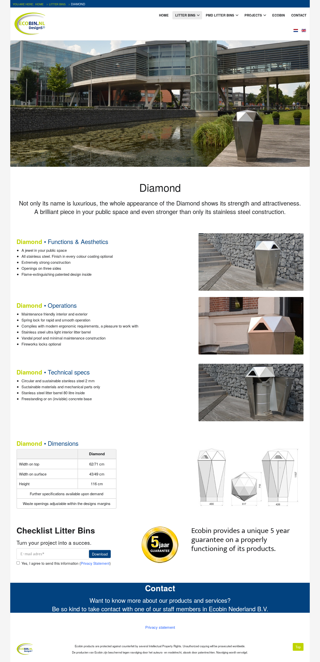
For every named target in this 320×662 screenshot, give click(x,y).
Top (298, 646)
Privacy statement (160, 627)
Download (100, 554)
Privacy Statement (95, 563)
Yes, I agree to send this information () (66, 563)
